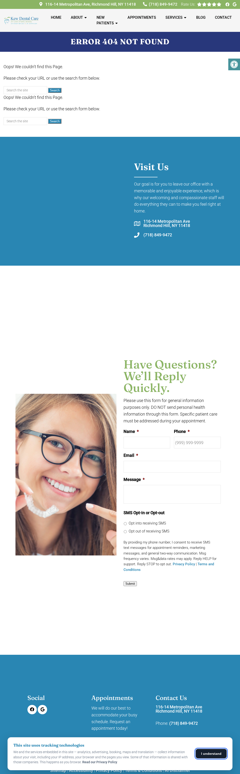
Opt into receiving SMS (147, 523)
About (77, 17)
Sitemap (58, 770)
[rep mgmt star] (219, 4)
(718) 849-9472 (163, 4)
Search (55, 90)
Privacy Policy (184, 564)
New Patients (105, 20)
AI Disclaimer (177, 770)
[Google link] (234, 4)
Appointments (142, 17)
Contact (223, 17)
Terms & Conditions (143, 770)
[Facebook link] (227, 4)
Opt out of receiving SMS (149, 531)
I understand (211, 753)
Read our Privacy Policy (99, 762)
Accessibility (81, 770)
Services (174, 17)
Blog (201, 17)
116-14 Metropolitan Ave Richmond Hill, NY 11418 (166, 223)
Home (56, 17)
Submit (130, 583)
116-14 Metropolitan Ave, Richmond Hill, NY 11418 (90, 4)
